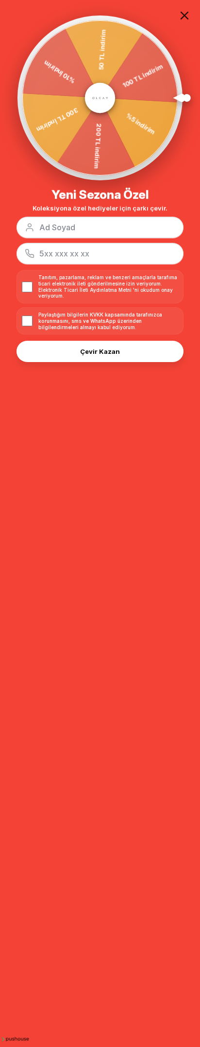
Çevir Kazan (100, 351)
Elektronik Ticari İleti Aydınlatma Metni (85, 290)
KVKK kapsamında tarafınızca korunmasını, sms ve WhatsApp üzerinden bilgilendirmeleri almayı (100, 321)
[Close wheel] (184, 15)
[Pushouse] (14, 1038)
